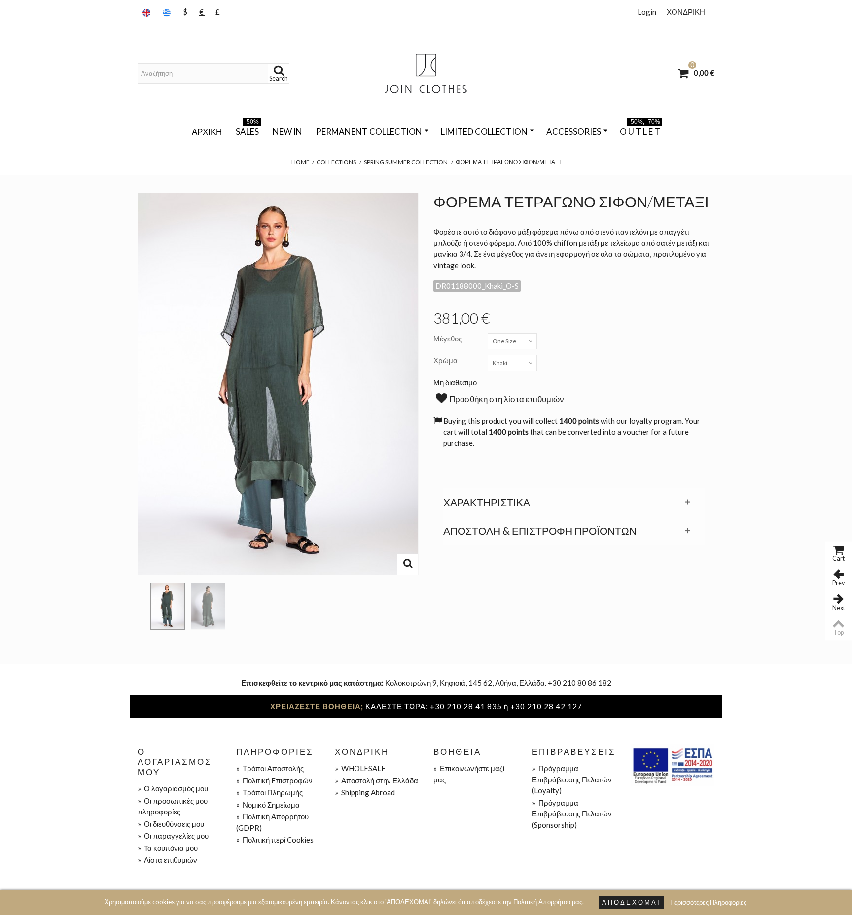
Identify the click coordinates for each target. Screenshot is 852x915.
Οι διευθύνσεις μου (171, 823)
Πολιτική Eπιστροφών (274, 780)
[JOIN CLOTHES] (426, 73)
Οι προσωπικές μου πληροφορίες (173, 806)
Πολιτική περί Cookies (275, 839)
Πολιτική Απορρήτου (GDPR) (272, 822)
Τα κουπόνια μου (168, 848)
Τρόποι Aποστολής (270, 768)
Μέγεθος (448, 338)
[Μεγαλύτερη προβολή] (407, 564)
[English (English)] (147, 12)
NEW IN (287, 131)
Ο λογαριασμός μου (173, 788)
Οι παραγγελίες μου (173, 835)
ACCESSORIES (573, 131)
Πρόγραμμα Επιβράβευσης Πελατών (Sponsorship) (572, 813)
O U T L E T (640, 129)
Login (647, 11)
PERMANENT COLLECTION (369, 131)
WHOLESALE (360, 768)
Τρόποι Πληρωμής (269, 792)
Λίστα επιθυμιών (167, 859)
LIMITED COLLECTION (484, 131)
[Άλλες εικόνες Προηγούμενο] (142, 603)
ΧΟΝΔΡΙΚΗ (686, 11)
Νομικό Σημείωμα (268, 804)
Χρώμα (446, 360)
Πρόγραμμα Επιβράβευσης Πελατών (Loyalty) (572, 779)
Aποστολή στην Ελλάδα (376, 780)
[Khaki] (167, 606)
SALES (247, 129)
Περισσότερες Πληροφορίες (708, 902)
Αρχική (207, 131)
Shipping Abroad (365, 792)
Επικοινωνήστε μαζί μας (468, 774)
